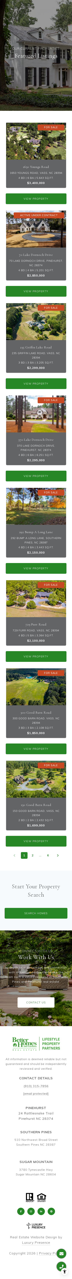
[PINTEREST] (51, 1211)
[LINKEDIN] (41, 1211)
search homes (36, 913)
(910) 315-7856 (36, 1086)
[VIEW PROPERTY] (36, 195)
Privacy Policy (51, 1253)
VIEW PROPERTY (36, 198)
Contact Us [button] (36, 1002)
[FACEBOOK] (21, 1211)
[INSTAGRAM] (31, 1211)
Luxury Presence (36, 1242)
